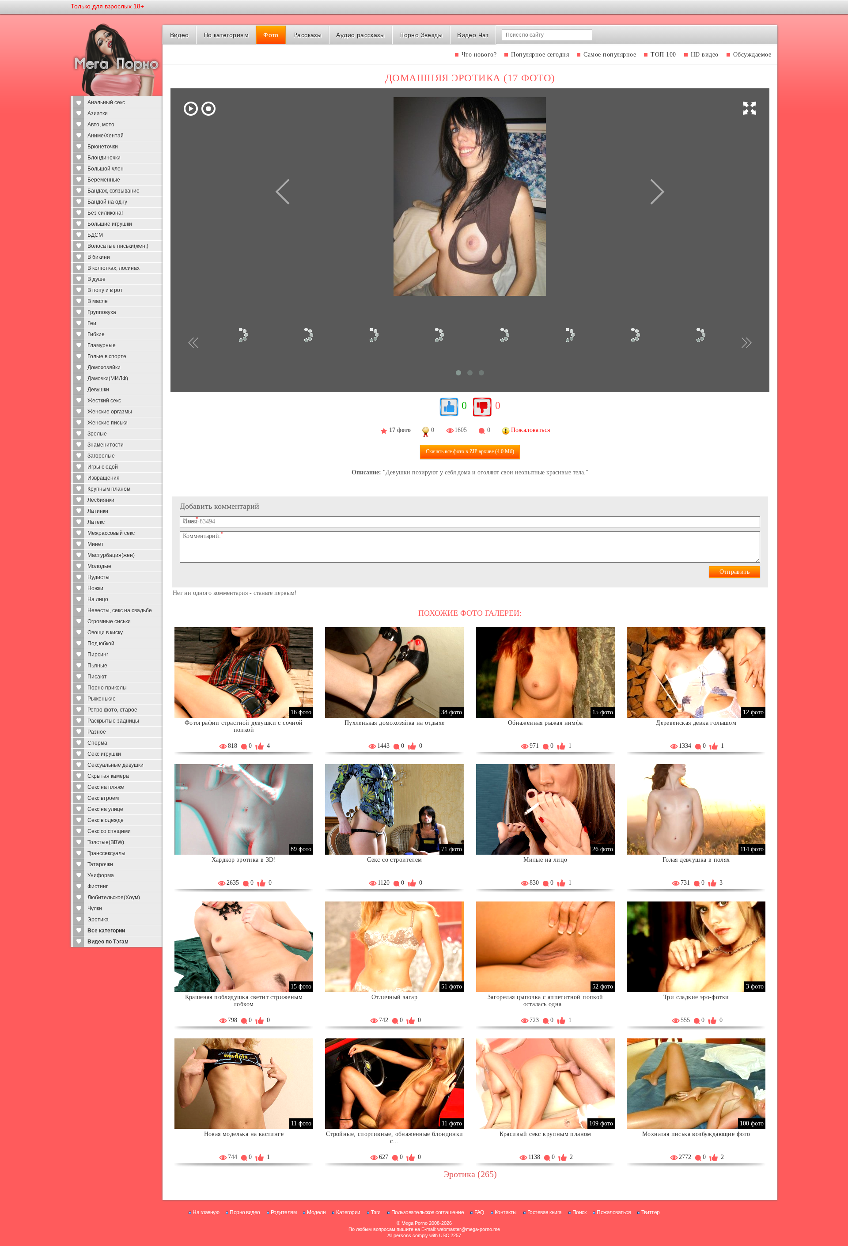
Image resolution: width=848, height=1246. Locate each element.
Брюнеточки (102, 147)
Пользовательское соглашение (427, 1212)
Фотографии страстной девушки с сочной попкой (244, 726)
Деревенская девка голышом (696, 723)
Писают (97, 677)
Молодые (99, 566)
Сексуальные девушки (115, 765)
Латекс (96, 522)
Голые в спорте (106, 356)
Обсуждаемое (752, 54)
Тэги (376, 1212)
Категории (348, 1212)
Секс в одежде (105, 820)
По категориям (226, 34)
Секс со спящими (109, 831)
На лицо (97, 599)
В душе (96, 279)
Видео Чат (473, 34)
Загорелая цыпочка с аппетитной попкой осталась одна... (545, 1000)
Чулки (94, 908)
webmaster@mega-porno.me (468, 1229)
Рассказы (307, 34)
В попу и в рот (105, 290)
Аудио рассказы (360, 34)
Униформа (100, 875)
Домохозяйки (104, 367)
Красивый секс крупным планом (545, 1134)
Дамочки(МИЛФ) (107, 378)
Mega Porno (414, 1223)
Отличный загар (394, 997)
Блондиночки (104, 158)
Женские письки (107, 423)
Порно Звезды (421, 34)
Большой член (105, 169)
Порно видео (245, 1212)
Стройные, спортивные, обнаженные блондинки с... (394, 1137)
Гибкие (96, 334)
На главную (206, 1212)
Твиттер (650, 1212)
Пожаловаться (614, 1212)
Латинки (97, 511)
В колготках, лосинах (113, 268)
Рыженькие (101, 699)
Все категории (106, 931)
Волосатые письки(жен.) (117, 246)
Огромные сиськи (109, 621)
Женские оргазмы (109, 412)
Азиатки (97, 113)
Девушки (98, 389)
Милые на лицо (545, 859)
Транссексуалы (106, 853)
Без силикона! (105, 213)
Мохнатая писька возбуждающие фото (696, 1134)
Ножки (95, 588)
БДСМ (95, 235)
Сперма (97, 743)
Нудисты (98, 577)
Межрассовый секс (111, 533)
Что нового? (479, 54)
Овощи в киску (105, 632)
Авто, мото (100, 124)
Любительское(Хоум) (113, 897)
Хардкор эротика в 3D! (244, 859)
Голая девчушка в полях (696, 859)
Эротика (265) (470, 1174)
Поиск (579, 1212)
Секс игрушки (104, 754)
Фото (271, 34)
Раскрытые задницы (113, 721)
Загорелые (101, 456)
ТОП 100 (663, 54)
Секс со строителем (394, 859)
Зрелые (97, 434)
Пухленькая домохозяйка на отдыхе (394, 723)
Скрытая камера (108, 776)
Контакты (506, 1212)
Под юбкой (100, 643)
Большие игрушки (109, 224)
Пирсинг (97, 654)
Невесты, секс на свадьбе (119, 610)
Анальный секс (106, 102)
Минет (95, 544)
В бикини (98, 257)
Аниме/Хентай (105, 136)
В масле (97, 301)
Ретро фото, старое (112, 710)
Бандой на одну (107, 202)
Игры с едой (102, 467)
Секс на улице (105, 809)
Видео (179, 34)
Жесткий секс (104, 401)
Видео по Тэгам (108, 942)
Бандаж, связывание (113, 191)
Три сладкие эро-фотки (696, 997)
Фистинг (97, 886)
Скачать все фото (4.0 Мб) (470, 451)
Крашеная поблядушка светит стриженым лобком (244, 1000)
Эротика (98, 920)
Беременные (103, 180)
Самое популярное (609, 54)
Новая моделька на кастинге (244, 1134)
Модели (316, 1212)
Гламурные (101, 345)
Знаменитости (105, 445)
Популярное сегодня (540, 54)
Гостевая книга (544, 1212)
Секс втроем (103, 798)
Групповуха (101, 312)
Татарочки (100, 864)
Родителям (284, 1212)
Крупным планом (108, 489)
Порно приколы (107, 688)
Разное (96, 732)
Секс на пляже (105, 787)
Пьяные (97, 666)
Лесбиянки (100, 500)
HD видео (705, 54)
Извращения (103, 478)
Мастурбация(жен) (111, 555)
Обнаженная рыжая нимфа (545, 723)
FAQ (479, 1212)
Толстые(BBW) (105, 842)
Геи (91, 323)
